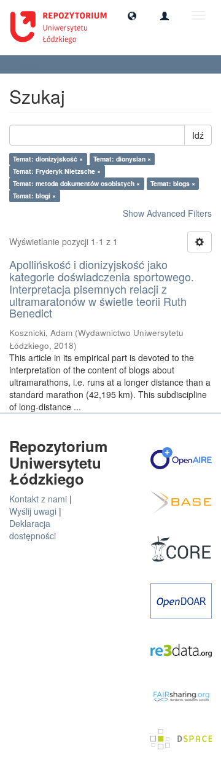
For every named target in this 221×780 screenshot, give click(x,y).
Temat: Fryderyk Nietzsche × (57, 171)
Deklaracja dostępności (32, 529)
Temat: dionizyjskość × (48, 158)
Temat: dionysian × (122, 158)
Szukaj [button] (30, 64)
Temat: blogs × (172, 183)
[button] (132, 15)
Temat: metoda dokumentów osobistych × (76, 183)
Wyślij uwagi (32, 511)
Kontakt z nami (38, 499)
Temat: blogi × (34, 195)
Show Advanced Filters (167, 213)
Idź (198, 135)
